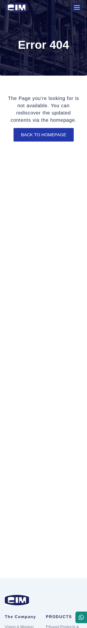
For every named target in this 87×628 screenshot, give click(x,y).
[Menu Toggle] (77, 7)
